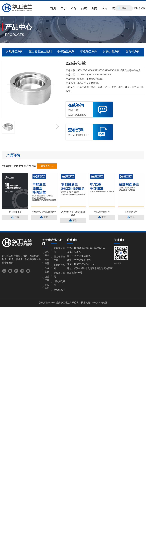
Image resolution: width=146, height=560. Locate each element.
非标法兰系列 (65, 51)
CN (143, 8)
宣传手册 (47, 287)
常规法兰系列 (14, 51)
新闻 (94, 8)
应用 (104, 8)
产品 (74, 8)
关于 (63, 8)
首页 (53, 8)
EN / (137, 8)
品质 (84, 8)
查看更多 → (47, 166)
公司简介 (47, 253)
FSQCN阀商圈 (99, 302)
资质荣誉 (47, 262)
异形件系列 (133, 51)
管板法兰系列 (88, 51)
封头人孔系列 (111, 51)
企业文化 (47, 270)
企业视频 (47, 278)
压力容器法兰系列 (40, 51)
